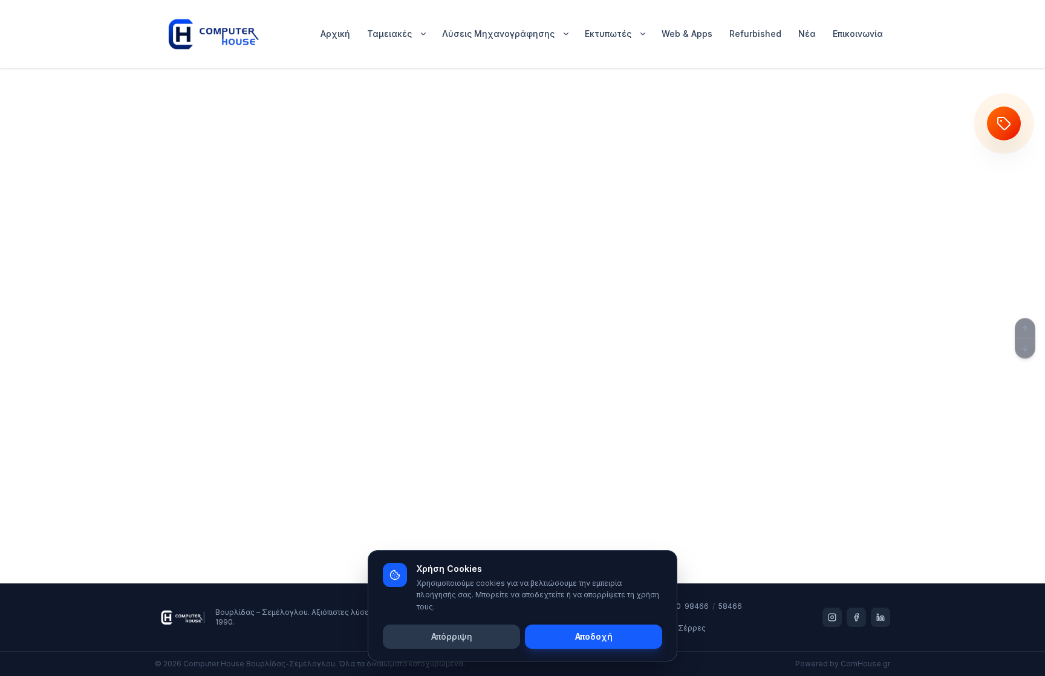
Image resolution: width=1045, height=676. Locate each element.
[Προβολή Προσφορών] (1004, 123)
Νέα (807, 33)
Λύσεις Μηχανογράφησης (498, 33)
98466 (697, 606)
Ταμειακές (389, 33)
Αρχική (335, 33)
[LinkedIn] (880, 617)
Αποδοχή (594, 636)
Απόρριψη (451, 636)
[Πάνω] (1025, 328)
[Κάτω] (1025, 348)
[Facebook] (856, 617)
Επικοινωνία (858, 33)
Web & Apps (687, 33)
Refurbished (755, 33)
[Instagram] (832, 617)
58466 (730, 606)
